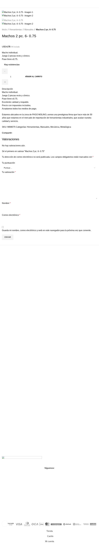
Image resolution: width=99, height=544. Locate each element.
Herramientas (15, 29)
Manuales (28, 29)
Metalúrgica (65, 127)
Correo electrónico (11, 215)
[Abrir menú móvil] (3, 3)
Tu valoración (9, 172)
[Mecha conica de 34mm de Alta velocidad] (26, 281)
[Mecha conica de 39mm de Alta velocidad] (26, 356)
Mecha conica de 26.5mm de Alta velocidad (71, 429)
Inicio (4, 29)
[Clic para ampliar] (5, 524)
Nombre (6, 203)
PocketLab (29, 515)
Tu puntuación (8, 163)
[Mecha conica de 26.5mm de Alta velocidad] (73, 356)
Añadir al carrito (33, 77)
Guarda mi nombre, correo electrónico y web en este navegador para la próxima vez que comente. (46, 230)
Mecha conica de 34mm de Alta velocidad (22, 307)
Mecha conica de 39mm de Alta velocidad (22, 383)
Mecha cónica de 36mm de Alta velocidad (69, 307)
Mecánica (54, 127)
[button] (26, 320)
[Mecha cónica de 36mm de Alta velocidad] (73, 281)
